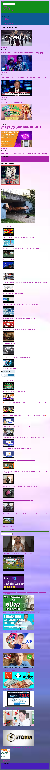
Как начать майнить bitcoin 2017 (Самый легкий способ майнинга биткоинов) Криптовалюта (25, 282)
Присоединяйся (7, 12)
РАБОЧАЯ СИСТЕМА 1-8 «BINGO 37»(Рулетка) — (15, 391)
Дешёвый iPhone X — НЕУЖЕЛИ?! (11, 651)
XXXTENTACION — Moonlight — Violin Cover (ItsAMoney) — (17, 357)
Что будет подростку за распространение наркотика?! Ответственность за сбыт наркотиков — (25, 437)
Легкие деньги (6, 9)
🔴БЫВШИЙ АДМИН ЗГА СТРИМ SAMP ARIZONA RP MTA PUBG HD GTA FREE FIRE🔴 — (25, 415)
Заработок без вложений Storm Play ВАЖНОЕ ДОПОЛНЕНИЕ (18, 747)
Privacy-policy (6, 760)
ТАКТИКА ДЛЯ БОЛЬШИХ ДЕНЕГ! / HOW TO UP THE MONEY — (19, 460)
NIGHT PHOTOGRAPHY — (9, 368)
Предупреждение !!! (8, 10)
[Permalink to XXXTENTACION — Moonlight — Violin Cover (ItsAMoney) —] (8, 355)
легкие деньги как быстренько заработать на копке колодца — (18, 500)
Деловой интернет (5, 371)
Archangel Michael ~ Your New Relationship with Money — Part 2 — (19, 318)
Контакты (5, 761)
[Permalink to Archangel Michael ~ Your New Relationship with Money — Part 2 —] (8, 316)
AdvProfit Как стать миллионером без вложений (14, 271)
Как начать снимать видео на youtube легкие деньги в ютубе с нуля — (20, 329)
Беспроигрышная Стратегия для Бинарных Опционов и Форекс (18, 237)
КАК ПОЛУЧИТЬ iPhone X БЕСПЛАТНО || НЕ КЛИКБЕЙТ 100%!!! (19, 728)
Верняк (2, 1)
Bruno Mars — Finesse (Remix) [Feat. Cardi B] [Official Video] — (24, 77)
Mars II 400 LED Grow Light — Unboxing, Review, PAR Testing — (25, 154)
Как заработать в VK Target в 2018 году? (12, 708)
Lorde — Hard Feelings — (9, 343)
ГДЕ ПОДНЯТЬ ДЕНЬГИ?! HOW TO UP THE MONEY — (16, 426)
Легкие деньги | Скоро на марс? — (14, 102)
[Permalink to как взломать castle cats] (8, 524)
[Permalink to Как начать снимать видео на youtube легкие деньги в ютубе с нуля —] (8, 327)
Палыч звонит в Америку (9, 670)
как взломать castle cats (9, 526)
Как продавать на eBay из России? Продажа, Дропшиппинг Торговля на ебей (21, 612)
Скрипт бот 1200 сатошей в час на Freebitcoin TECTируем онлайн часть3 (20, 304)
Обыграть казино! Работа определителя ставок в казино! (16, 259)
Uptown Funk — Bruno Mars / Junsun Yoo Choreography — (23, 53)
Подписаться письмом (7, 376)
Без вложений (6, 8)
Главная (5, 6)
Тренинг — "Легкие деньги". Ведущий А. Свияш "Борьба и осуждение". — (21, 486)
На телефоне (6, 7)
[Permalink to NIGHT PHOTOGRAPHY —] (8, 366)
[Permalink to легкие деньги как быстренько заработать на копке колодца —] (8, 497)
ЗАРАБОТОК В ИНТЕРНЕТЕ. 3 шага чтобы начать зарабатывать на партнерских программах (25, 631)
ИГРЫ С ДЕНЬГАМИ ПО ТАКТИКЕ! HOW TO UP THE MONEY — (18, 448)
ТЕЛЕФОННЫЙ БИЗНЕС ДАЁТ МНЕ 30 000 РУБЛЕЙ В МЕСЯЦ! (19, 689)
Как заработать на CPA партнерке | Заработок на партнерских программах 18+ (22, 248)
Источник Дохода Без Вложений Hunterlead (13, 293)
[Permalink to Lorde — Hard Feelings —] (8, 341)
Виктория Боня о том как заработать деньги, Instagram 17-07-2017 (19, 553)
